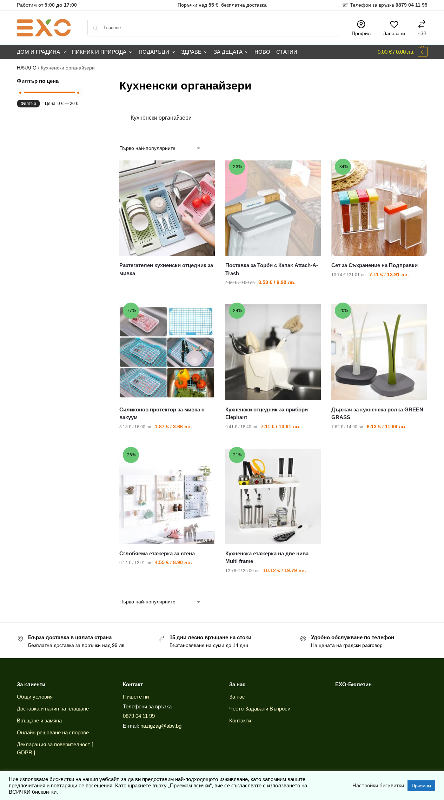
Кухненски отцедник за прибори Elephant (266, 413)
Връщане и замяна (39, 720)
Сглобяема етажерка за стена (157, 553)
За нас (237, 697)
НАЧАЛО (27, 68)
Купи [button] (273, 297)
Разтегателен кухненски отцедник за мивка (166, 269)
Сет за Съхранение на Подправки (374, 265)
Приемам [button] (421, 785)
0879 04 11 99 (139, 716)
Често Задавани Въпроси (259, 709)
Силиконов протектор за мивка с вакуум (161, 413)
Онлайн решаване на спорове (53, 732)
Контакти (240, 720)
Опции (273, 441)
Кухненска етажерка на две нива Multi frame (267, 557)
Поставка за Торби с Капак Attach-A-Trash (271, 269)
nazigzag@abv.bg (160, 726)
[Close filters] (80, 82)
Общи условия (35, 697)
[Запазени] (204, 171)
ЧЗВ (421, 33)
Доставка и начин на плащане (53, 709)
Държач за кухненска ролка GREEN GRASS (377, 413)
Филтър (28, 103)
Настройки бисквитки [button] (378, 785)
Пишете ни (136, 697)
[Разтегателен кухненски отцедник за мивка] (167, 208)
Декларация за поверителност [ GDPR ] (55, 748)
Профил (361, 33)
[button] (403, 52)
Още (167, 286)
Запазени (394, 33)
